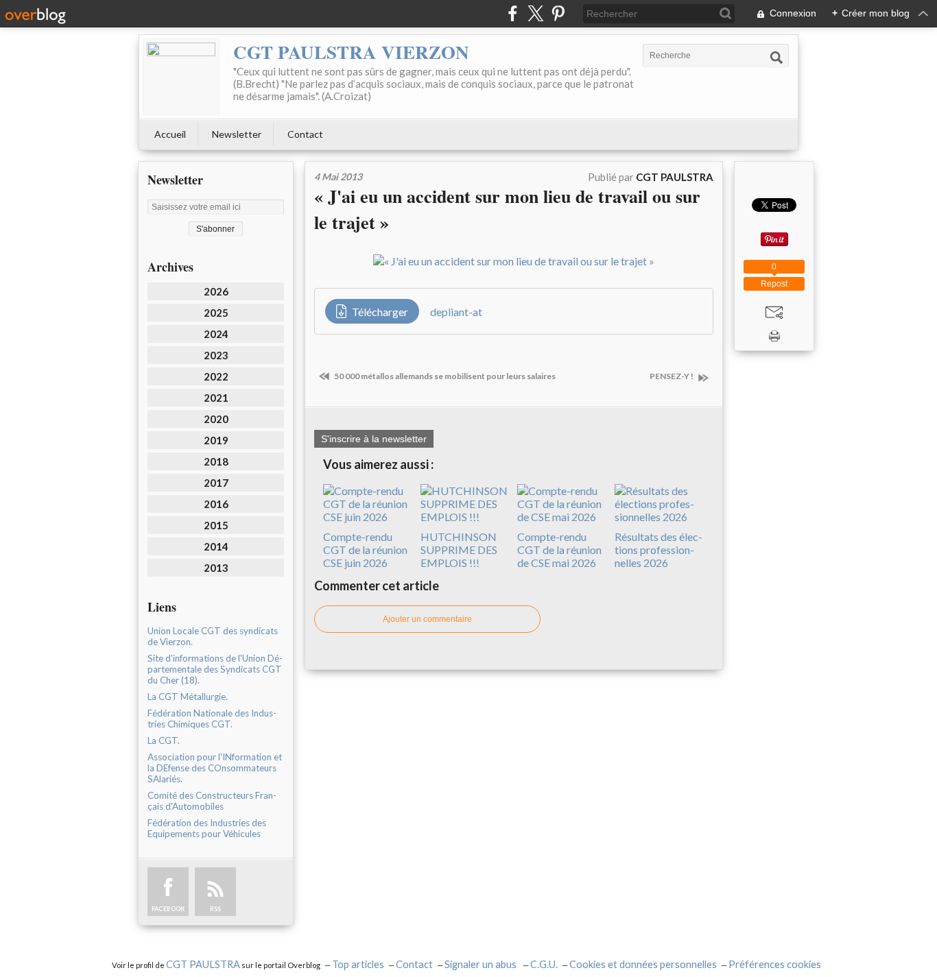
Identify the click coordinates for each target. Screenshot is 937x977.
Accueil (170, 134)
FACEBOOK (168, 909)
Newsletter (236, 134)
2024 (216, 334)
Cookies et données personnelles (643, 964)
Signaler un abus (481, 964)
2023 (216, 355)
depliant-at (456, 311)
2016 (216, 504)
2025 (216, 312)
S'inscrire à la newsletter (374, 438)
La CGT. (163, 740)
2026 (216, 291)
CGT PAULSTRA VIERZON (351, 51)
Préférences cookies (774, 964)
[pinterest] (558, 13)
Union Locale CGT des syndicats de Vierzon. (212, 636)
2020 (216, 419)
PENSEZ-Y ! (672, 376)
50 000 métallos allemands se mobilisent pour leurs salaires (444, 376)
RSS (215, 909)
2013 (216, 568)
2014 (216, 546)
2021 (216, 397)
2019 (216, 440)
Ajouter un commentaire (427, 619)
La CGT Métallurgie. (187, 696)
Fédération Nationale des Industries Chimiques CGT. (211, 718)
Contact (305, 134)
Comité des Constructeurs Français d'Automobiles (211, 801)
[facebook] (512, 13)
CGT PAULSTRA (203, 964)
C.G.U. (544, 964)
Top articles (358, 964)
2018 (216, 461)
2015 (216, 525)
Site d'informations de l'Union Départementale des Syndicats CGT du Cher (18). (215, 669)
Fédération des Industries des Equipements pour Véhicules (206, 828)
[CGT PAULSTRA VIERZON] (181, 76)
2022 (216, 376)
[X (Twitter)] (535, 13)
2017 (216, 483)
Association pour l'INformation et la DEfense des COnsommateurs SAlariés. (214, 767)
